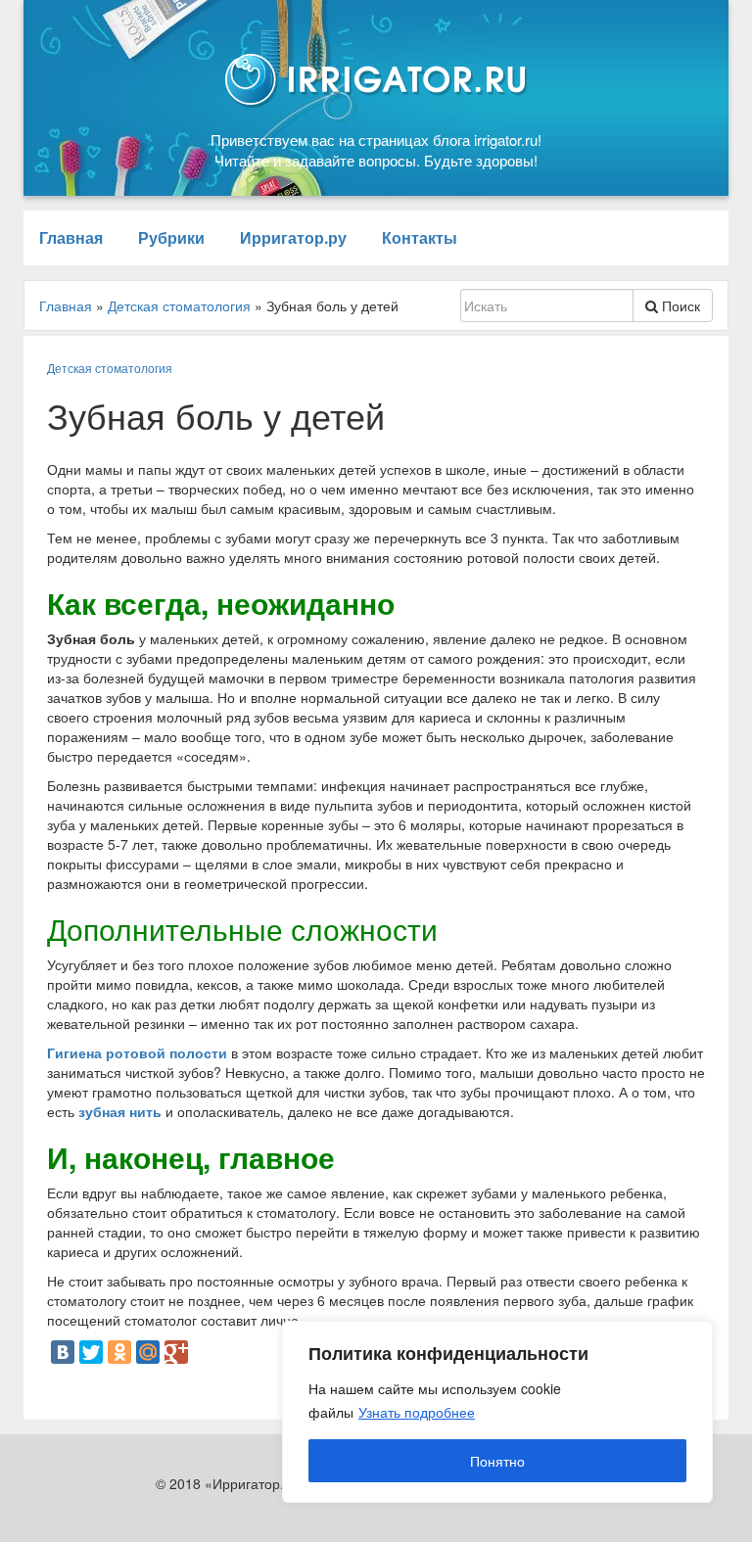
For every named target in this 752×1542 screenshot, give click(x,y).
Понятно (497, 1461)
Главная (71, 237)
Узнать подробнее (416, 1412)
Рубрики (171, 237)
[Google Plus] (176, 1352)
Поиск (679, 305)
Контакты (419, 237)
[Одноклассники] (119, 1352)
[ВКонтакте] (62, 1352)
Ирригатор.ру (293, 237)
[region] (497, 1412)
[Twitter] (91, 1352)
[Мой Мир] (148, 1352)
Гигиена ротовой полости (137, 1052)
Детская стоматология (109, 367)
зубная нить (120, 1111)
